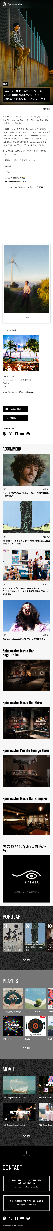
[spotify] (4, 435)
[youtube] (22, 435)
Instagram (31, 392)
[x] (10, 435)
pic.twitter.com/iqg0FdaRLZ (16, 181)
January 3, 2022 (36, 187)
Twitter (23, 392)
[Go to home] (12, 3)
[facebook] (16, 435)
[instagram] (28, 435)
